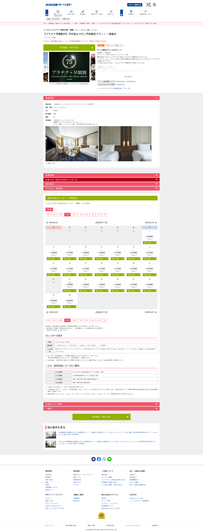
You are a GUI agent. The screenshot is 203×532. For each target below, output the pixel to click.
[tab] (48, 214)
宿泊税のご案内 (51, 330)
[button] (134, 4)
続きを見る (127, 76)
